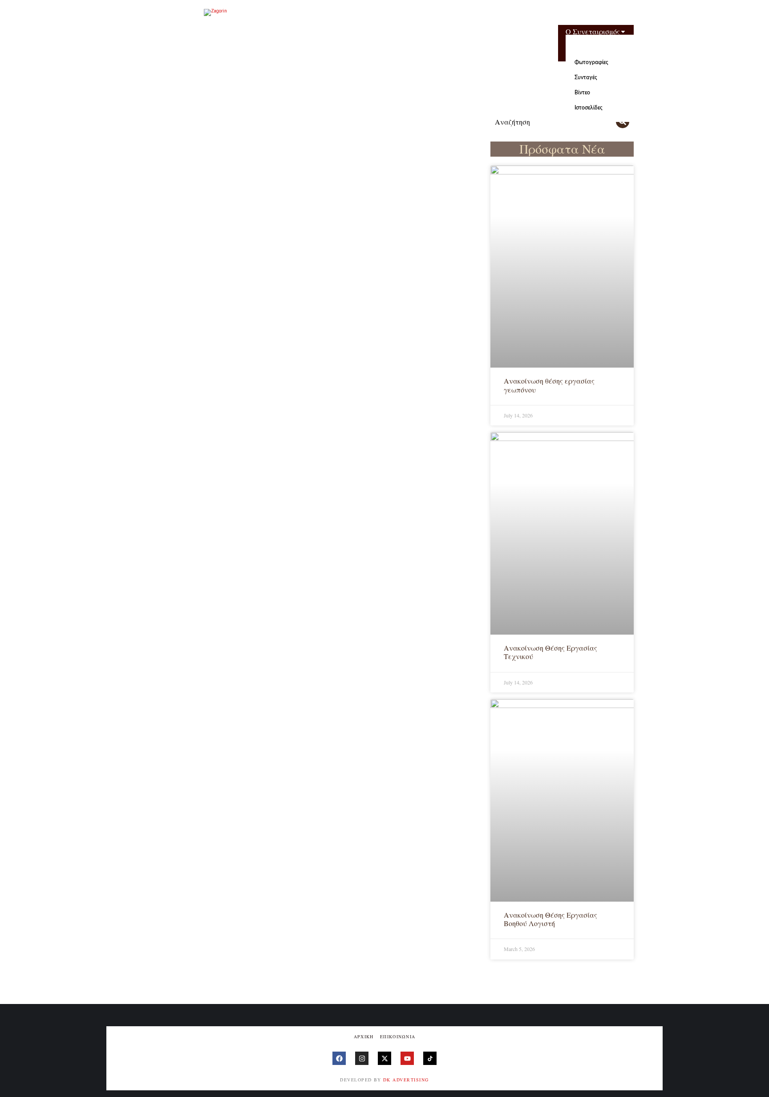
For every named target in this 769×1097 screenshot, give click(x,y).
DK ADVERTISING (406, 1080)
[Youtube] (407, 1058)
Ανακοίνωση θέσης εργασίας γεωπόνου (549, 385)
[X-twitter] (384, 1058)
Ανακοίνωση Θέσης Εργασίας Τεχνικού (550, 652)
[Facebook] (339, 1058)
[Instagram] (361, 1058)
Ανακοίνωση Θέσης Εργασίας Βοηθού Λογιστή (550, 919)
